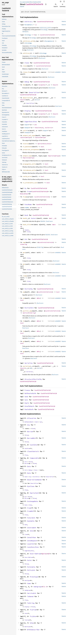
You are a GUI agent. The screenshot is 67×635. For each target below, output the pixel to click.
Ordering (23, 244)
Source (22, 6)
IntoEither (31, 537)
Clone (27, 63)
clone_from (27, 72)
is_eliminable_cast (30, 182)
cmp (24, 242)
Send (26, 397)
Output (27, 127)
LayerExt (30, 544)
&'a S (44, 587)
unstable (57, 72)
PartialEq (29, 289)
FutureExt (31, 518)
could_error (27, 176)
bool (42, 146)
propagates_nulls (29, 164)
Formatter (42, 85)
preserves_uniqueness (31, 149)
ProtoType (34, 577)
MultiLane (27, 626)
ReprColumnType (54, 156)
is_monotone (27, 146)
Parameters (29, 24)
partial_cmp (27, 311)
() (36, 24)
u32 (35, 124)
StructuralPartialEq (33, 379)
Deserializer (30, 103)
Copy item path (45, 4)
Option (40, 143)
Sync (26, 400)
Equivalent (34, 493)
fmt (24, 85)
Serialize (29, 363)
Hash (26, 215)
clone (25, 66)
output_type (27, 156)
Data (29, 466)
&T (49, 554)
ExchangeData (32, 501)
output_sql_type (29, 135)
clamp (25, 276)
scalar (27, 2)
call (24, 130)
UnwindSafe (29, 409)
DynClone (30, 486)
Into (32, 531)
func (31, 2)
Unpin (27, 403)
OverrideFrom (35, 554)
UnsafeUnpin (29, 406)
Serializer (29, 371)
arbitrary (26, 53)
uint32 (39, 2)
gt (24, 341)
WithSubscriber (33, 630)
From (29, 191)
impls (35, 2)
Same (29, 583)
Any (28, 425)
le (24, 331)
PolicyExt (31, 570)
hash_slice (27, 224)
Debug (27, 82)
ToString (30, 603)
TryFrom (33, 610)
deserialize (27, 98)
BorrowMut (31, 438)
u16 (42, 127)
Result (55, 85)
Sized (28, 231)
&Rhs (38, 298)
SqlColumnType (25, 137)
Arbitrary (29, 22)
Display (28, 111)
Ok (31, 368)
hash (24, 218)
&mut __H (52, 218)
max (24, 252)
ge (24, 351)
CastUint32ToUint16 (45, 22)
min (24, 264)
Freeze (27, 390)
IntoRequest (32, 541)
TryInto (33, 616)
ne (24, 298)
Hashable (30, 521)
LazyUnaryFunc (33, 547)
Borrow (30, 431)
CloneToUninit (33, 451)
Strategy (28, 35)
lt (24, 321)
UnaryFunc (47, 143)
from (24, 197)
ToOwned (30, 596)
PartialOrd (29, 308)
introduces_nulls (29, 170)
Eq (25, 188)
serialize (26, 366)
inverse (26, 143)
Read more (30, 50)
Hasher (33, 218)
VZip (32, 623)
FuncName (28, 204)
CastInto (33, 445)
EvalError (48, 127)
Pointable (31, 567)
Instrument (31, 528)
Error (37, 100)
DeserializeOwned (34, 480)
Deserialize (34, 92)
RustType (27, 580)
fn (34, 35)
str (39, 207)
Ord (26, 239)
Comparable (34, 458)
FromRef (30, 511)
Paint (29, 560)
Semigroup (38, 587)
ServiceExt (31, 593)
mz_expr (22, 2)
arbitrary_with (28, 41)
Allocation (31, 418)
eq (24, 292)
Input (27, 124)
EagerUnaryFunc (31, 121)
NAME (27, 207)
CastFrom (27, 448)
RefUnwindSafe (30, 393)
